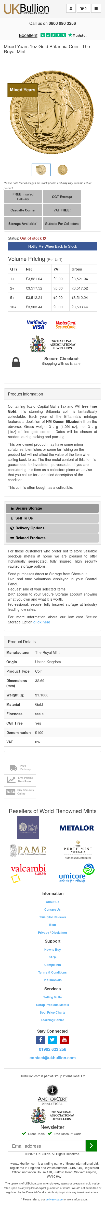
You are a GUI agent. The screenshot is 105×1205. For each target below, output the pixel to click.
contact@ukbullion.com (53, 1057)
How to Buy (52, 949)
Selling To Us (52, 997)
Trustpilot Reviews (52, 917)
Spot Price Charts (52, 1012)
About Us (52, 902)
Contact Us (52, 909)
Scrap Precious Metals (52, 1004)
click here (41, 621)
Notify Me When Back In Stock (52, 246)
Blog (52, 924)
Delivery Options (30, 527)
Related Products (30, 537)
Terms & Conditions (52, 972)
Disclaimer (59, 932)
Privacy (43, 932)
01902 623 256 (52, 1049)
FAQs (53, 957)
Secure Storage (28, 508)
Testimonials (52, 980)
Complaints (52, 964)
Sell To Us (24, 517)
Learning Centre (52, 1020)
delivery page (54, 1199)
